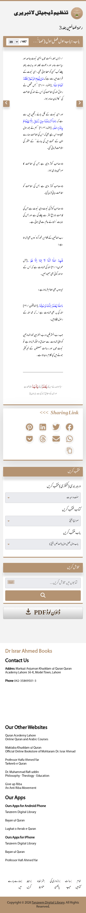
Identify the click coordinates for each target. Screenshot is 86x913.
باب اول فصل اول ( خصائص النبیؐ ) (48, 41)
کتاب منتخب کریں (71, 509)
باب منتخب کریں (72, 533)
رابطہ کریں (29, 884)
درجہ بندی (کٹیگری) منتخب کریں (64, 486)
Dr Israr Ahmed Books (28, 651)
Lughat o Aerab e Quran (20, 829)
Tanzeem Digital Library (20, 812)
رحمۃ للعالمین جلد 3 (71, 28)
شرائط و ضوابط (40, 884)
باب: (75, 41)
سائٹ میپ (68, 884)
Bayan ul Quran (15, 820)
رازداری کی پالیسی (55, 884)
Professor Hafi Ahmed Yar (21, 860)
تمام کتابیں (78, 884)
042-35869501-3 (25, 681)
